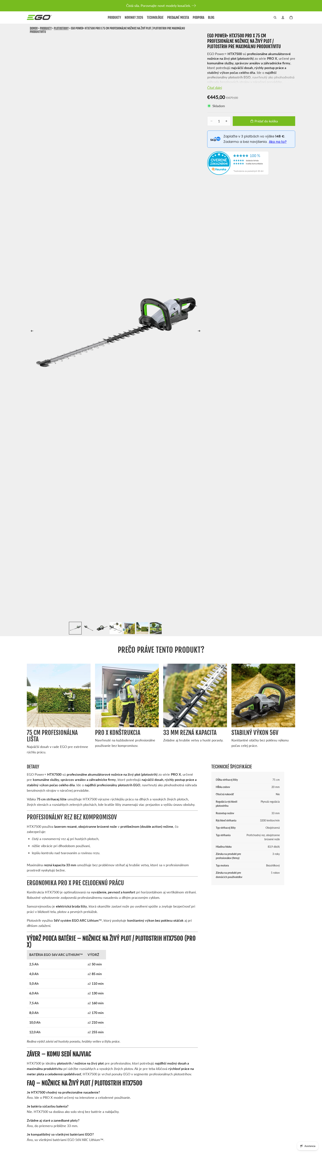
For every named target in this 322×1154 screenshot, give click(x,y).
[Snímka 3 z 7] (102, 628)
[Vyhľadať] (275, 17)
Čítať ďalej (214, 88)
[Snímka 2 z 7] (89, 628)
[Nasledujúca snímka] (200, 332)
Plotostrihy (61, 28)
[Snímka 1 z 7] (75, 628)
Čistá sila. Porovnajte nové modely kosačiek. (158, 6)
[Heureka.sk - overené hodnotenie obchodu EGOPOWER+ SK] (238, 163)
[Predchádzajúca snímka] (31, 332)
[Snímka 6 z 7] (142, 628)
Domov (34, 28)
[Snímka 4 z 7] (115, 628)
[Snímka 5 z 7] (129, 628)
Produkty (46, 28)
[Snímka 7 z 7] (156, 628)
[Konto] (283, 17)
